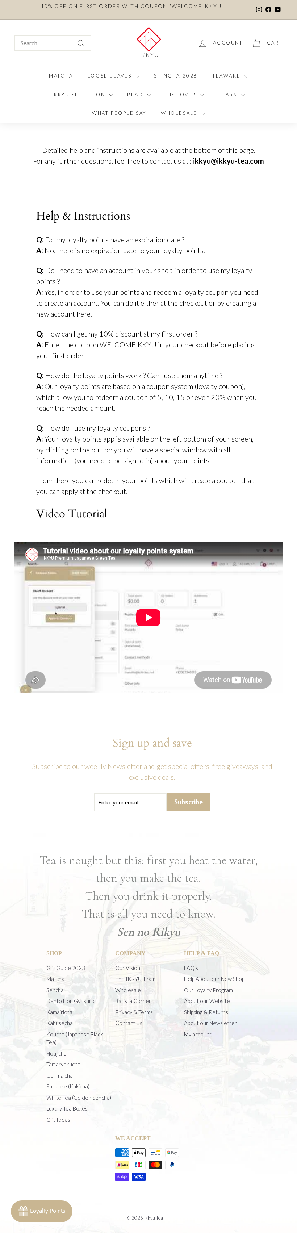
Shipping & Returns (206, 1012)
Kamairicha (59, 1012)
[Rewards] (41, 1211)
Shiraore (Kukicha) (67, 1086)
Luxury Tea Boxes (67, 1108)
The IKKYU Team (135, 978)
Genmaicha (59, 1075)
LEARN (229, 94)
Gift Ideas (58, 1119)
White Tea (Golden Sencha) (78, 1097)
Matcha (55, 978)
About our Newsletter (210, 1023)
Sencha (55, 990)
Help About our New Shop (214, 978)
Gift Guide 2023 (65, 968)
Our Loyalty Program (208, 990)
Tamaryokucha (63, 1064)
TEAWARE (227, 76)
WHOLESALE (180, 113)
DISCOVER (181, 94)
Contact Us (128, 1023)
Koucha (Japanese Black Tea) (74, 1038)
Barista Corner (133, 1001)
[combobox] (52, 43)
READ (136, 94)
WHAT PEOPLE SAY (119, 113)
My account (198, 1034)
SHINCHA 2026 (176, 76)
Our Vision (127, 968)
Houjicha (56, 1053)
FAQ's (191, 968)
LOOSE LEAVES (111, 76)
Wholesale (128, 990)
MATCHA (61, 76)
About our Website (207, 1001)
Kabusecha (59, 1023)
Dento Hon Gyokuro (70, 1001)
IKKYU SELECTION (80, 94)
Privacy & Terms (134, 1012)
